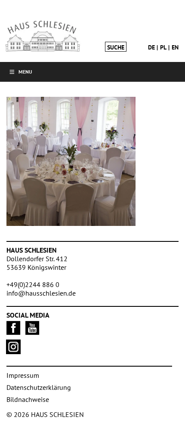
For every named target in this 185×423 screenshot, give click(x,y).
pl (163, 47)
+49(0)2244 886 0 (32, 284)
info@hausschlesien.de (41, 293)
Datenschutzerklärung (38, 387)
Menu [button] (25, 71)
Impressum (22, 375)
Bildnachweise (27, 399)
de (151, 47)
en (175, 47)
